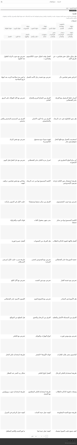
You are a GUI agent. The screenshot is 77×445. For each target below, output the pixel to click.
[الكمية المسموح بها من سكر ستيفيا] (64, 211)
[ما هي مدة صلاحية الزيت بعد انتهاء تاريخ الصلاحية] (13, 68)
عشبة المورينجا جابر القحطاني (65, 259)
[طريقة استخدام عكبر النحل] (13, 346)
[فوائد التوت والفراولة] (13, 211)
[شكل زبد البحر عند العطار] (13, 364)
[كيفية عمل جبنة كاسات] (38, 404)
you (71, 440)
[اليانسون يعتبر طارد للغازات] (64, 346)
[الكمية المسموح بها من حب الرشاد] (38, 172)
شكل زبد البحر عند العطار (16, 373)
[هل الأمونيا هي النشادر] (64, 290)
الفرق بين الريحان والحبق (42, 317)
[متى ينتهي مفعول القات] (38, 211)
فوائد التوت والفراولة (17, 220)
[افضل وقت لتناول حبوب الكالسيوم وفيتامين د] (38, 48)
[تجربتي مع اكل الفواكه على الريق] (13, 89)
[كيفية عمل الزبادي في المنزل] (13, 404)
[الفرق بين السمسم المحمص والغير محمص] (13, 110)
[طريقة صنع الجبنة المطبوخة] (64, 404)
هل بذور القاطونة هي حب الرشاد (65, 119)
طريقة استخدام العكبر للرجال (66, 373)
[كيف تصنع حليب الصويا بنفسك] (64, 422)
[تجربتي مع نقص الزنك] (13, 131)
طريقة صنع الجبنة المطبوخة (66, 412)
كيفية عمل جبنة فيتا (44, 431)
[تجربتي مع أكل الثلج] (13, 272)
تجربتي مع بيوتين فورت (68, 336)
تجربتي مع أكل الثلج (18, 280)
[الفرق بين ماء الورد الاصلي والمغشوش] (38, 110)
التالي (32, 436)
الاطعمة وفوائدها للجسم (61, 26)
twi (73, 440)
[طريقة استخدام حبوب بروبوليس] (13, 383)
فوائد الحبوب (34, 28)
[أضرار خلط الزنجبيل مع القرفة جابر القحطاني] (64, 89)
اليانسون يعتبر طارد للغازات (66, 354)
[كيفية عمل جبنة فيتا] (38, 422)
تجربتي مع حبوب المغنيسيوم (66, 202)
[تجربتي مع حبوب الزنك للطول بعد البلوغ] (13, 48)
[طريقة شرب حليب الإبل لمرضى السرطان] (13, 251)
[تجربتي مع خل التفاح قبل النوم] (13, 151)
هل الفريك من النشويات (42, 241)
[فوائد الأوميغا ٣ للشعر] (38, 346)
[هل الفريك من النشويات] (38, 232)
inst (69, 440)
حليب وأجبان (34, 36)
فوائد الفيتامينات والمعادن (69, 34)
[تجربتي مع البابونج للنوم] (38, 290)
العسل (9, 36)
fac (75, 440)
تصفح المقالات (52, 1)
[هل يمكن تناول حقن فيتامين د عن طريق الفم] (64, 48)
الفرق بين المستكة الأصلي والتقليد (64, 317)
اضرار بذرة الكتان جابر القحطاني (39, 160)
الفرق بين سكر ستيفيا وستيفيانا (40, 202)
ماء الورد (18, 36)
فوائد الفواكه (8, 28)
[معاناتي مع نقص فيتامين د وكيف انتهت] (13, 172)
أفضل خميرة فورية (18, 241)
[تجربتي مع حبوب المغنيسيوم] (64, 193)
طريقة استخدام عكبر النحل (15, 354)
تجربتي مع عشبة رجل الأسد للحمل (38, 77)
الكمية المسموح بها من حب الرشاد (38, 181)
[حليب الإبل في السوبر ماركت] (13, 193)
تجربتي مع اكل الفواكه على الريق (13, 98)
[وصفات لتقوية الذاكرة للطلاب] (64, 383)
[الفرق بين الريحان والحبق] (38, 309)
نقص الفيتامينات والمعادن (52, 34)
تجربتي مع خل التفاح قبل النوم (14, 160)
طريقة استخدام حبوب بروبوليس (13, 392)
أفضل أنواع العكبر (44, 373)
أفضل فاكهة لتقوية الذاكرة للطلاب (64, 241)
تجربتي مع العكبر (19, 336)
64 (35, 436)
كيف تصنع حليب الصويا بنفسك (65, 431)
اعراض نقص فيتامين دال (67, 77)
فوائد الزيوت (17, 28)
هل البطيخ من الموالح (17, 317)
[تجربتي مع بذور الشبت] (38, 272)
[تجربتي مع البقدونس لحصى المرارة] (38, 251)
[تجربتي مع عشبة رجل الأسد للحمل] (38, 68)
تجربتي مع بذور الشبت (43, 280)
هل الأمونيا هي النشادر (68, 299)
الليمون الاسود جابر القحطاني (14, 299)
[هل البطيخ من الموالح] (13, 309)
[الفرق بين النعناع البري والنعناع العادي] (38, 89)
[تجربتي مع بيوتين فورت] (64, 327)
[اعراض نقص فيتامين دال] (64, 68)
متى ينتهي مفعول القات (42, 220)
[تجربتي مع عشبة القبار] (64, 272)
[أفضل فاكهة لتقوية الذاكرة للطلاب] (64, 232)
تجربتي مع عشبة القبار (68, 280)
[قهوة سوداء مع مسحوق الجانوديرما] (38, 131)
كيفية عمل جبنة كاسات (43, 412)
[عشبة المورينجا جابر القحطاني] (64, 251)
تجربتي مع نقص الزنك (17, 139)
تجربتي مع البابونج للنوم (42, 299)
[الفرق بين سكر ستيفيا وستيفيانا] (38, 193)
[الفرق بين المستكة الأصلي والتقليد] (64, 309)
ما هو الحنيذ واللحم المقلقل (15, 431)
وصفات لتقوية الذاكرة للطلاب (66, 392)
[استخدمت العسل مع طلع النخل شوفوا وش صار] (64, 131)
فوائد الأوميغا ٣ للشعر (43, 354)
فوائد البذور (52, 28)
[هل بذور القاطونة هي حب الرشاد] (64, 110)
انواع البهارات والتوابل (43, 336)
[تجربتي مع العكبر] (13, 327)
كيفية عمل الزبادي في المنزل (15, 412)
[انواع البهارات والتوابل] (38, 327)
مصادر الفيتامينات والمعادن (61, 34)
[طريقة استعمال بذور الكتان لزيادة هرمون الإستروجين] (64, 172)
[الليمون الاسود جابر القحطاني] (13, 290)
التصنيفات (59, 1)
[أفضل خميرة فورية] (13, 232)
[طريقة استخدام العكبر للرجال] (64, 364)
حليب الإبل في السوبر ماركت (15, 202)
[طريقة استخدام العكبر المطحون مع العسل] (38, 383)
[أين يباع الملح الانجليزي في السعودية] (64, 151)
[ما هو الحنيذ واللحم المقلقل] (13, 422)
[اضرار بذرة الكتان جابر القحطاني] (38, 151)
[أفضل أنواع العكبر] (38, 364)
